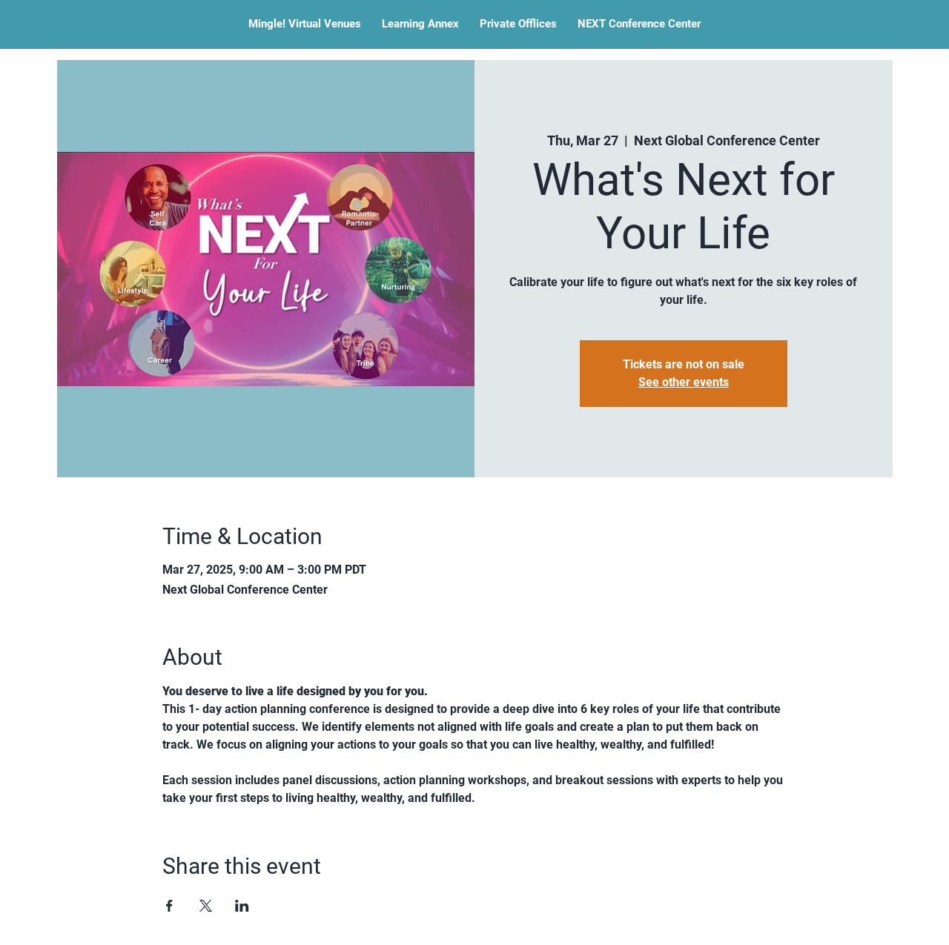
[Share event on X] (206, 906)
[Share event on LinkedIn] (242, 906)
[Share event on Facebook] (169, 906)
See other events (683, 382)
